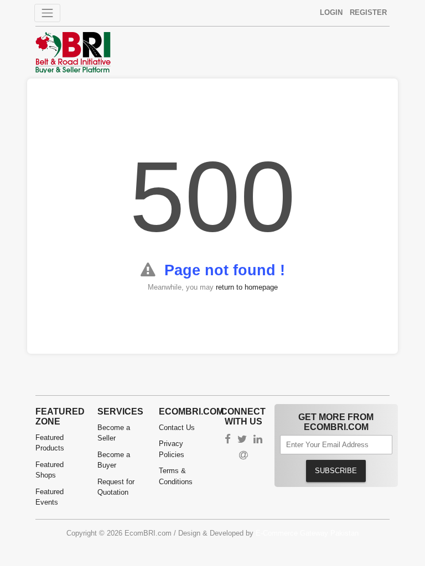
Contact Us (177, 427)
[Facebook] (228, 440)
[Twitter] (242, 440)
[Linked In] (257, 440)
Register (368, 12)
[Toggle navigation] (47, 13)
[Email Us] (243, 456)
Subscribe (336, 471)
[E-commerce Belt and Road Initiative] (73, 52)
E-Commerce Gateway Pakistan (307, 533)
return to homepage (247, 287)
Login (331, 12)
